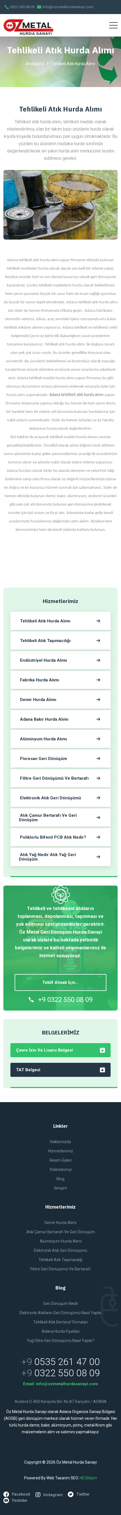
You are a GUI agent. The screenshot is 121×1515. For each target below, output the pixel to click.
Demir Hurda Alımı (60, 1222)
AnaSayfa (35, 64)
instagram (53, 1495)
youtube (19, 1500)
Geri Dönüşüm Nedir (60, 1303)
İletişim (60, 1188)
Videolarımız (61, 1169)
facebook (21, 1494)
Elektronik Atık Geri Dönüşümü (60, 1250)
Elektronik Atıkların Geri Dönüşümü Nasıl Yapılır (60, 1313)
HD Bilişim (88, 1478)
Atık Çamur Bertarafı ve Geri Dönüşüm (60, 1232)
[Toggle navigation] (113, 25)
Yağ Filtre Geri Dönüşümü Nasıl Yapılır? (61, 1340)
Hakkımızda (60, 1141)
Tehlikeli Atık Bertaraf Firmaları (60, 1322)
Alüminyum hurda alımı (61, 1241)
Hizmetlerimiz (60, 1151)
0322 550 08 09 (21, 7)
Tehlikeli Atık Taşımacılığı (60, 1259)
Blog (60, 1179)
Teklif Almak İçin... (60, 982)
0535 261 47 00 (67, 1362)
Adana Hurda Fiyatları (61, 1331)
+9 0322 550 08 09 (65, 999)
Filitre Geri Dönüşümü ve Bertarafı (60, 1269)
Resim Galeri (61, 1160)
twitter (83, 1494)
